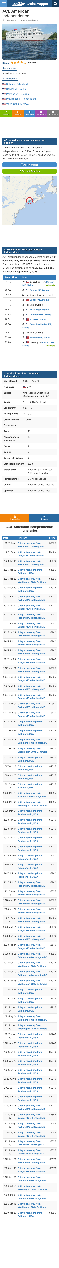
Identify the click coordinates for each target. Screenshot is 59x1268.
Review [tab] (44, 519)
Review (18, 114)
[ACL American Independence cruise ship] (29, 41)
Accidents (53, 114)
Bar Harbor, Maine (39, 309)
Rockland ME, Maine (40, 314)
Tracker (6, 114)
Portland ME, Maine (40, 337)
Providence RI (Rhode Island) (21, 98)
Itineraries (29, 114)
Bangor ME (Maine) (16, 89)
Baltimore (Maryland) (17, 84)
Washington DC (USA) (18, 103)
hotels (51, 285)
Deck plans (41, 114)
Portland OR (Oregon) (18, 93)
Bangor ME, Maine (39, 290)
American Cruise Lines (14, 73)
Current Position (30, 171)
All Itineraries (30, 164)
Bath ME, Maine (38, 319)
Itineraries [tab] (15, 519)
